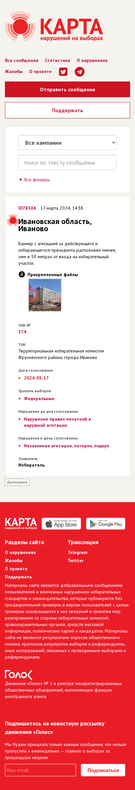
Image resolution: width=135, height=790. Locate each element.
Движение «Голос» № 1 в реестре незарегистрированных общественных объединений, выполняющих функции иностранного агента (63, 689)
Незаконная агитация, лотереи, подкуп (66, 446)
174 (22, 332)
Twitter (76, 560)
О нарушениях (92, 60)
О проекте (40, 71)
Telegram (77, 552)
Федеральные (39, 398)
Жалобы (14, 71)
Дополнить (17, 482)
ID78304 (27, 208)
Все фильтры (37, 180)
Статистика (57, 60)
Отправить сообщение (67, 89)
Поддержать (67, 110)
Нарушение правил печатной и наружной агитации (57, 422)
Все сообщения (21, 60)
